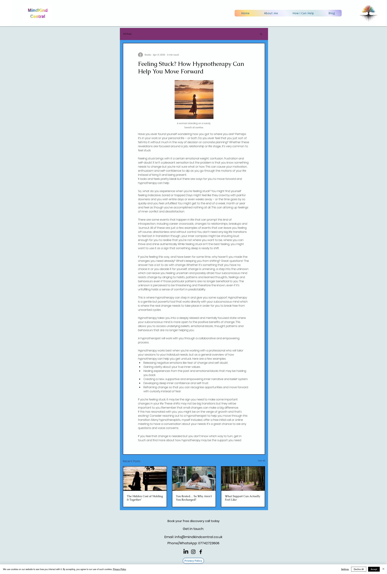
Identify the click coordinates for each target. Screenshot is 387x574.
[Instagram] (193, 552)
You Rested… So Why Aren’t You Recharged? (194, 497)
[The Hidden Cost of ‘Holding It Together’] (145, 479)
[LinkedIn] (186, 552)
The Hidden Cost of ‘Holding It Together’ (145, 497)
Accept (374, 569)
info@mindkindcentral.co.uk (198, 537)
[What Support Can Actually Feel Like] (243, 479)
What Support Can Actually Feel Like (242, 497)
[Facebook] (201, 552)
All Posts (127, 33)
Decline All (359, 569)
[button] (303, 13)
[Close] (383, 569)
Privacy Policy (119, 569)
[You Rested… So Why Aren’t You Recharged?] (194, 479)
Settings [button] (345, 569)
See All (261, 460)
